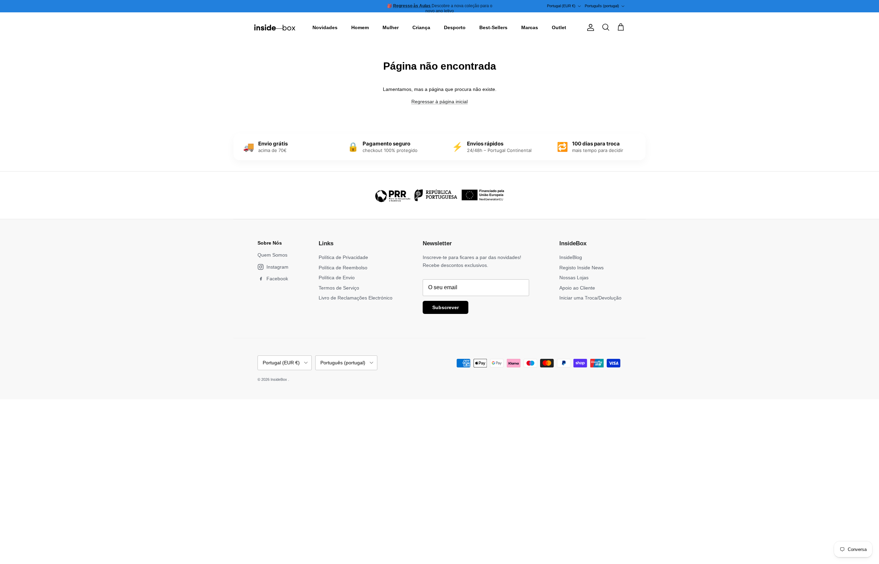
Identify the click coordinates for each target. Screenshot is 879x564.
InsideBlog (570, 257)
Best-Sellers (493, 27)
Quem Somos (272, 255)
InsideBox (279, 379)
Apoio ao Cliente (577, 288)
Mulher (391, 27)
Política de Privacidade (343, 257)
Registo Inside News (581, 267)
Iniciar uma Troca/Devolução (590, 298)
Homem (360, 27)
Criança (421, 27)
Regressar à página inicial (439, 101)
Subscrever (445, 307)
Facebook (277, 278)
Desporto (455, 27)
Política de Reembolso (343, 267)
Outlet (559, 27)
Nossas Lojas (574, 277)
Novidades (325, 27)
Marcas (529, 27)
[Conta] (589, 27)
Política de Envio (337, 277)
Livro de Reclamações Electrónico (355, 298)
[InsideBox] (274, 27)
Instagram (277, 267)
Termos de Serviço (339, 288)
